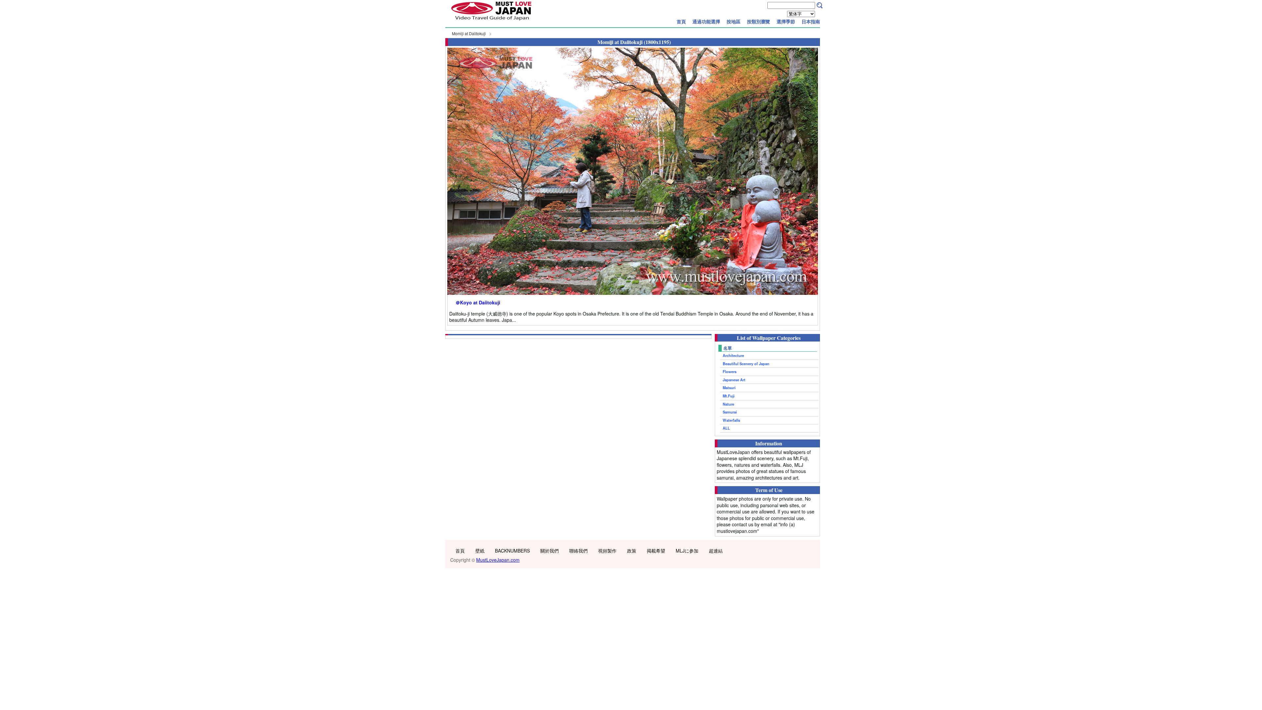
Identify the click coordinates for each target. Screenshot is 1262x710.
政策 (631, 550)
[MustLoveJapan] (491, 21)
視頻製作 (607, 550)
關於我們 (549, 550)
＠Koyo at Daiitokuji (478, 302)
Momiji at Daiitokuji (469, 33)
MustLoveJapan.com (498, 559)
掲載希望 (656, 550)
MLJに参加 (687, 550)
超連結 (716, 550)
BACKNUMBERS (512, 550)
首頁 (681, 21)
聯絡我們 (578, 550)
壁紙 (479, 550)
